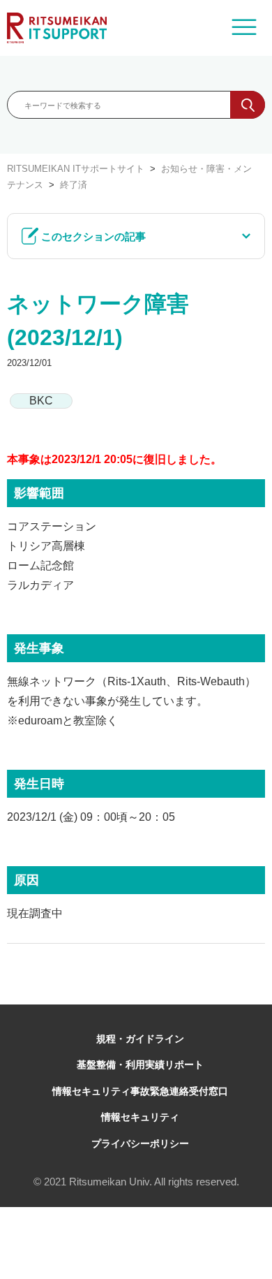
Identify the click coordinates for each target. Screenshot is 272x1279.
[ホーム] (57, 28)
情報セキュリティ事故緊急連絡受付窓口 (140, 1091)
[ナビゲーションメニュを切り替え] (244, 28)
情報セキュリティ (140, 1117)
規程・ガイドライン (140, 1038)
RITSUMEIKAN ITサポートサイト (75, 168)
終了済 (73, 185)
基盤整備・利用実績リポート (140, 1064)
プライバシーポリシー (140, 1143)
